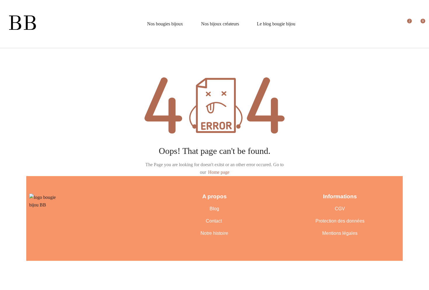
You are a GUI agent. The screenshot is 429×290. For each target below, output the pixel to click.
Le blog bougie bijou (276, 23)
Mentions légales (340, 233)
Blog (214, 208)
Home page (218, 172)
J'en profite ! (394, 10)
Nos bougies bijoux (165, 23)
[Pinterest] (89, 236)
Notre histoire (214, 233)
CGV (340, 208)
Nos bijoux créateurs (220, 23)
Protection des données (340, 220)
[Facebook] (73, 236)
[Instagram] (105, 236)
